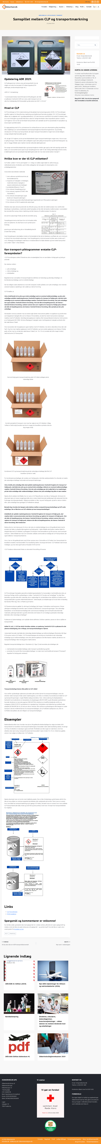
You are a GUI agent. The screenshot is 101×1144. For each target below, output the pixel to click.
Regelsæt (47, 1139)
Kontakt (88, 7)
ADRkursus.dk (14, 1141)
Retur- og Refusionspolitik (90, 1139)
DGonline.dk (5, 1141)
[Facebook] (92, 2)
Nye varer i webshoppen (63, 943)
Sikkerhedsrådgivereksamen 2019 (52, 1057)
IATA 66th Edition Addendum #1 (17, 1057)
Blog (77, 7)
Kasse (12, 2)
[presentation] (19, 971)
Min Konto (6, 2)
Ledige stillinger (61, 1139)
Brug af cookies (80, 1142)
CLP (6, 933)
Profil (53, 1139)
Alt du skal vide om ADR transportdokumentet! (15, 943)
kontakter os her (19, 929)
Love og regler (51, 15)
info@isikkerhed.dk (42, 2)
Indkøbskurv (19, 2)
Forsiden (44, 7)
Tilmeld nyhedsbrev (92, 1142)
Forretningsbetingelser (74, 1139)
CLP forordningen (12, 912)
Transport (59, 15)
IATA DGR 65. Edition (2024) (15, 984)
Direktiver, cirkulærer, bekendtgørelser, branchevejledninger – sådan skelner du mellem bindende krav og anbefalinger (52, 1021)
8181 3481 (30, 2)
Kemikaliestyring (11, 1017)
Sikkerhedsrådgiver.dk (25, 1141)
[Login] (98, 6)
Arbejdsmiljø (42, 15)
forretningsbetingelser (81, 93)
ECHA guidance (11, 914)
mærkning (12, 933)
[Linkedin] (98, 2)
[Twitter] (95, 2)
